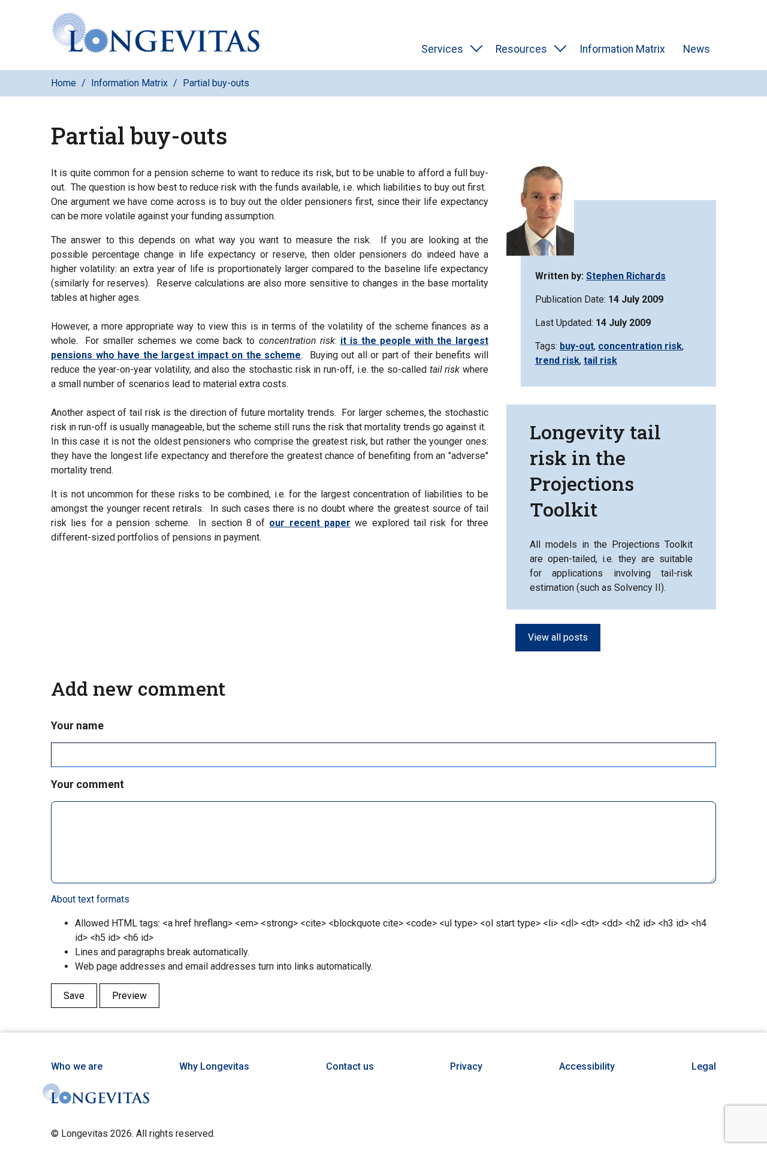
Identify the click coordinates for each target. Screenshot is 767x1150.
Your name (77, 725)
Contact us (350, 1066)
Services (442, 49)
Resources (521, 49)
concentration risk (640, 346)
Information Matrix (622, 49)
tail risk (600, 360)
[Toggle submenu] (476, 49)
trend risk (557, 360)
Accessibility (587, 1066)
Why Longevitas (214, 1066)
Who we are (76, 1066)
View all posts (558, 637)
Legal (703, 1066)
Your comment (87, 784)
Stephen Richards (626, 276)
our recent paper (310, 523)
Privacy (466, 1066)
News (696, 49)
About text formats (90, 899)
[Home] (156, 35)
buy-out (577, 346)
